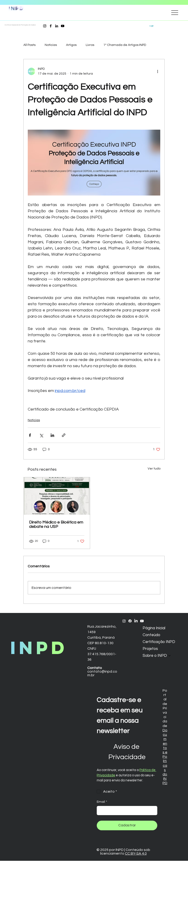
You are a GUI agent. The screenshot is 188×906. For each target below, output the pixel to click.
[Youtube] (142, 621)
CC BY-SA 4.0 (136, 853)
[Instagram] (45, 26)
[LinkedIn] (57, 26)
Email (102, 801)
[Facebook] (51, 26)
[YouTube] (63, 26)
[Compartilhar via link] (63, 435)
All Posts (29, 45)
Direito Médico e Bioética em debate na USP (56, 524)
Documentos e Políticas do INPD (165, 756)
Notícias (51, 45)
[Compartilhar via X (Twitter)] (41, 435)
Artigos (71, 45)
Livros (90, 45)
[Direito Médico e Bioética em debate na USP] (57, 496)
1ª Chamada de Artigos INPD (124, 45)
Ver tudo (154, 468)
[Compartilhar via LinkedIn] (52, 435)
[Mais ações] (157, 71)
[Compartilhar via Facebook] (30, 435)
